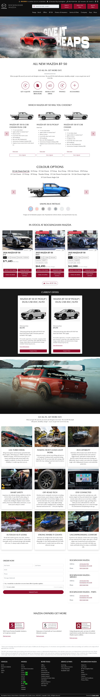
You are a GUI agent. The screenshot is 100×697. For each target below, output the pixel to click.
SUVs (2, 665)
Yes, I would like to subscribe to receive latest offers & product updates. (24, 583)
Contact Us (84, 674)
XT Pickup (53, 171)
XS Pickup (34, 171)
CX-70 (23, 676)
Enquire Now (33, 351)
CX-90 (23, 680)
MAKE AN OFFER (10, 274)
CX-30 (23, 667)
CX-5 (22, 670)
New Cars (43, 668)
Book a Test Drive (80, 6)
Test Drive (43, 685)
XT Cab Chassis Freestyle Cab (60, 174)
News (82, 672)
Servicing (63, 665)
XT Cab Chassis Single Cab (50, 177)
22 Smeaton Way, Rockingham (57, 1)
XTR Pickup (84, 171)
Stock (39, 12)
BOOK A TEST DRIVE (10, 270)
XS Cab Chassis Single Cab (81, 174)
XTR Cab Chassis (73, 171)
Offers (45, 12)
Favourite (26, 250)
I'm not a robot (10, 587)
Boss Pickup (62, 171)
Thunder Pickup (43, 174)
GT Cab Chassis (16, 174)
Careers (83, 676)
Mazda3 (23, 689)
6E (21, 682)
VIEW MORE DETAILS (24, 274)
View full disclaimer (24, 346)
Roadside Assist (65, 670)
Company (84, 12)
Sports (2, 670)
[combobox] (45, 6)
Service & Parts (74, 12)
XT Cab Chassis (44, 171)
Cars (2, 672)
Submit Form (33, 592)
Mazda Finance (45, 674)
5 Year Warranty (65, 668)
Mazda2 (23, 687)
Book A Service (67, 6)
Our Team (84, 667)
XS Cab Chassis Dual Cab (20, 171)
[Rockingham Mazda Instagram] (98, 1)
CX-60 (23, 674)
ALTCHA (61, 587)
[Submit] (34, 6)
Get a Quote (22, 155)
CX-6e (23, 672)
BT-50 (51, 12)
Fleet (90, 12)
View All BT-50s (51, 283)
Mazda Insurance (45, 682)
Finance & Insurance (61, 12)
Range (34, 12)
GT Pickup (25, 174)
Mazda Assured (45, 676)
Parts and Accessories (67, 667)
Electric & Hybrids (6, 667)
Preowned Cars (45, 672)
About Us (83, 665)
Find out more (7, 636)
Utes (2, 668)
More (95, 12)
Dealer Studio (95, 695)
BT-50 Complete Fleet (87, 668)
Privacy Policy (84, 680)
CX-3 (22, 665)
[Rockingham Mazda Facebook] (96, 1)
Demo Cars (44, 670)
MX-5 (22, 685)
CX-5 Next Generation (27, 668)
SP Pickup (34, 174)
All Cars (43, 667)
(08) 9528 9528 (72, 1)
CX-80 (23, 678)
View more (15, 151)
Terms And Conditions (87, 678)
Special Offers (93, 6)
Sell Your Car (44, 683)
